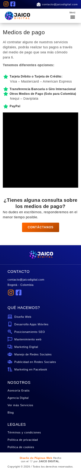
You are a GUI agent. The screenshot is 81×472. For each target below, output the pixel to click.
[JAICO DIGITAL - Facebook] (13, 4)
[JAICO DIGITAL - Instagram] (6, 4)
